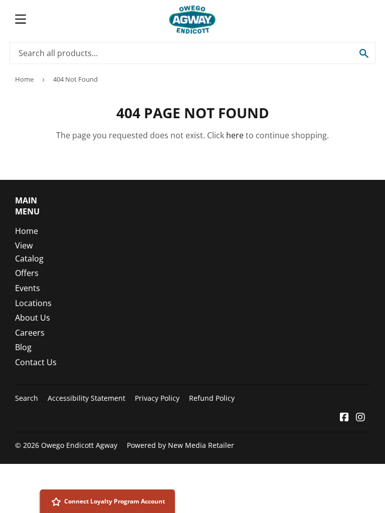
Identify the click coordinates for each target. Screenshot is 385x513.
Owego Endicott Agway (79, 445)
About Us (32, 317)
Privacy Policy (157, 398)
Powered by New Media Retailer (180, 445)
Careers (30, 332)
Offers (27, 273)
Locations (33, 303)
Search (26, 398)
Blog (23, 347)
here (235, 135)
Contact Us (36, 362)
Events (27, 288)
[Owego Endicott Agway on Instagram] (360, 417)
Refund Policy (212, 398)
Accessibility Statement (86, 398)
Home (24, 79)
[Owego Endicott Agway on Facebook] (344, 417)
